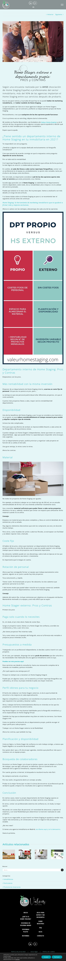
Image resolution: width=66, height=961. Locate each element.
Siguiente (58, 14)
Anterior (50, 14)
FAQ (40, 928)
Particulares (8, 883)
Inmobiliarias (8, 879)
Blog (40, 932)
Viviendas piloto (25, 930)
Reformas (25, 936)
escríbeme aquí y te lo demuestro (48, 829)
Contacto (40, 936)
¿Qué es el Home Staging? (25, 918)
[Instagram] (36, 944)
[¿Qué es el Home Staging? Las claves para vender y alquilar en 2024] (41, 854)
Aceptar (46, 957)
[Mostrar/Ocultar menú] (62, 5)
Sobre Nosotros (40, 922)
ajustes (17, 959)
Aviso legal (34, 951)
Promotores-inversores (12, 887)
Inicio (25, 913)
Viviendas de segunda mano (25, 924)
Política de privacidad (18, 951)
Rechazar (57, 957)
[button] (4, 854)
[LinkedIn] (31, 944)
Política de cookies (49, 951)
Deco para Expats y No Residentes (40, 915)
